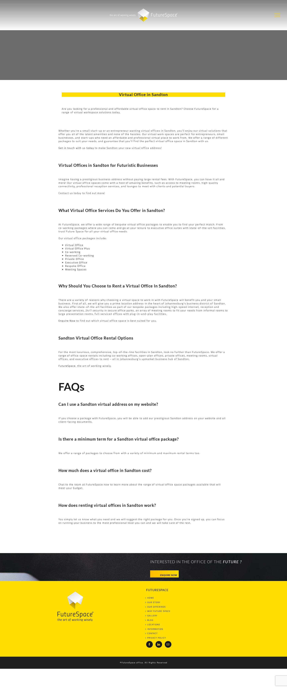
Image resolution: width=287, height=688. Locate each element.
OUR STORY (153, 602)
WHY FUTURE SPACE (159, 611)
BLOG (150, 620)
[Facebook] (149, 644)
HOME (150, 598)
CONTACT (152, 633)
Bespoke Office (75, 266)
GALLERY (152, 615)
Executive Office (76, 262)
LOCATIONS (153, 624)
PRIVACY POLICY (156, 638)
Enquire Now (66, 321)
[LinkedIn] (158, 644)
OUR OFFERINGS (156, 607)
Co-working (73, 252)
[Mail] (168, 644)
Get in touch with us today (76, 148)
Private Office (74, 259)
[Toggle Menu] (277, 15)
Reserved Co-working (79, 255)
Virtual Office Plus (77, 248)
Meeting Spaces (76, 269)
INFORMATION (155, 629)
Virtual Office (74, 245)
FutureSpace (67, 366)
